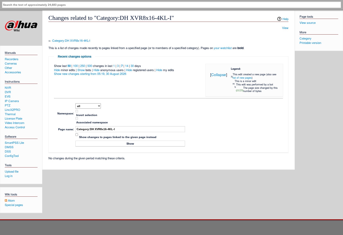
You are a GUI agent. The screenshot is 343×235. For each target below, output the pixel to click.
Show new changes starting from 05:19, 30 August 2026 (90, 74)
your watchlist (223, 48)
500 (89, 66)
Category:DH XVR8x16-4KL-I (71, 40)
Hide (57, 70)
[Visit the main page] (21, 26)
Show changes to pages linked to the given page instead (117, 137)
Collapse (218, 74)
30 (132, 66)
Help (285, 19)
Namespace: (65, 113)
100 (75, 66)
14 (126, 66)
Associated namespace (92, 122)
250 (82, 66)
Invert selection (86, 115)
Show (81, 70)
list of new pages (242, 77)
